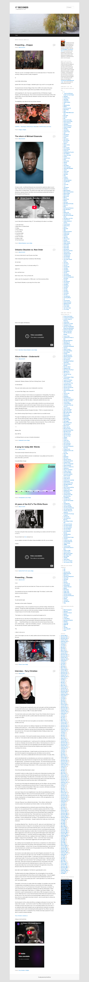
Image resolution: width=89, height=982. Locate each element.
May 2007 (63, 858)
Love (65, 183)
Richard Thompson (68, 231)
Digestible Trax (67, 342)
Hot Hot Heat (66, 161)
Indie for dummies (67, 386)
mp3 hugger (66, 421)
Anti (64, 570)
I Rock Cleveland (67, 381)
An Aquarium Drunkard (68, 317)
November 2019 (64, 638)
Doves (65, 137)
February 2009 (64, 827)
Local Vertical (66, 402)
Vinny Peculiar (67, 300)
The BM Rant (66, 497)
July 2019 (63, 644)
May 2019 (63, 647)
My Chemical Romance (68, 208)
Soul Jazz (66, 597)
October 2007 (64, 851)
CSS (64, 133)
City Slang (66, 579)
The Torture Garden (68, 527)
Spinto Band (66, 247)
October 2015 (64, 710)
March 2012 (63, 773)
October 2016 (64, 692)
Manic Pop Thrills (67, 411)
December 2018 (64, 654)
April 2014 (63, 736)
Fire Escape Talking (68, 350)
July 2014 (63, 732)
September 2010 (64, 800)
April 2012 (63, 772)
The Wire (65, 627)
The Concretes (67, 258)
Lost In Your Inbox (68, 409)
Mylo (65, 211)
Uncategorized (22, 497)
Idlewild (65, 162)
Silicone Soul (66, 239)
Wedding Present (67, 303)
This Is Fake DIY (67, 629)
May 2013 (63, 753)
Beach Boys (66, 109)
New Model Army (67, 214)
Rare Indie (66, 453)
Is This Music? (65, 49)
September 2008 (64, 835)
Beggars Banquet (67, 573)
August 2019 (63, 642)
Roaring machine (67, 459)
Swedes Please (67, 488)
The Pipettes (66, 283)
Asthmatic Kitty (67, 572)
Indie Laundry (67, 389)
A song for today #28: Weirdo (27, 446)
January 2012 (64, 776)
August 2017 (63, 678)
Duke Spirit (66, 139)
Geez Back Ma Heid (68, 355)
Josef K (65, 169)
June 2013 (63, 751)
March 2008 (63, 844)
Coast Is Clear (67, 336)
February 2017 (64, 687)
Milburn (65, 197)
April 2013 (63, 754)
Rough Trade (66, 591)
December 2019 (64, 637)
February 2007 (64, 863)
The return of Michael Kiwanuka (28, 136)
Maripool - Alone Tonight (66, 897)
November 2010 (64, 797)
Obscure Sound (67, 433)
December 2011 (64, 778)
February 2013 (64, 757)
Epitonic (65, 614)
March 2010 (63, 808)
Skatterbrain (66, 468)
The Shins (66, 287)
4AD (64, 569)
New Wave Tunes (67, 431)
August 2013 (63, 748)
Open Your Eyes (67, 436)
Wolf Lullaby (66, 556)
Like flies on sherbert (68, 400)
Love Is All (66, 184)
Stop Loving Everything (69, 487)
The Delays (66, 269)
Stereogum (66, 485)
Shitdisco (66, 236)
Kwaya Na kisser (67, 397)
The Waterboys (67, 296)
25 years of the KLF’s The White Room (31, 504)
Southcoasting (67, 481)
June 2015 (63, 716)
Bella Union (66, 575)
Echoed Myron (67, 343)
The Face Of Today (68, 506)
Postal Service (67, 219)
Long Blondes (67, 181)
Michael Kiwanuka (22, 243)
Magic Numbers (67, 190)
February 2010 (64, 810)
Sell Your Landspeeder (68, 463)
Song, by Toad (67, 477)
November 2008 (64, 832)
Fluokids (65, 353)
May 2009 (63, 823)
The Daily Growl (67, 499)
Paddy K (65, 438)
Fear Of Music (67, 153)
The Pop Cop (66, 516)
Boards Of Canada (67, 120)
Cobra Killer (66, 130)
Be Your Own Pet (67, 108)
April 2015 (63, 719)
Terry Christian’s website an (21, 915)
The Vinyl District (67, 528)
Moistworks (66, 416)
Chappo (20, 129)
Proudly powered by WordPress (44, 977)
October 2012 (64, 763)
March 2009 (63, 826)
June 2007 (63, 857)
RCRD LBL (66, 624)
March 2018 (63, 667)
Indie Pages (66, 615)
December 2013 (64, 742)
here (25, 537)
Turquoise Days (67, 546)
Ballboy (65, 106)
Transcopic (66, 600)
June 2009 (63, 822)
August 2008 (63, 836)
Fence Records (67, 583)
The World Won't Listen (69, 537)
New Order (21, 350)
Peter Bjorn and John (68, 218)
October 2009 (64, 816)
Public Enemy (67, 225)
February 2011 (64, 792)
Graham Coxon (67, 158)
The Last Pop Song (68, 509)
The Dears (66, 268)
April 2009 (63, 825)
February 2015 (64, 722)
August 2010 (63, 801)
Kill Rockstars (67, 585)
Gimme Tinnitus (67, 358)
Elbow (65, 146)
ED (65, 41)
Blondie (65, 117)
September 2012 (64, 764)
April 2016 (63, 701)
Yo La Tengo (66, 309)
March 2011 (63, 791)
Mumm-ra (66, 205)
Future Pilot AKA (67, 155)
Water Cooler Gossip (68, 553)
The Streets (66, 291)
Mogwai (65, 200)
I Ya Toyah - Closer (65, 901)
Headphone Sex (67, 368)
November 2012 (64, 761)
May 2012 (63, 770)
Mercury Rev (66, 196)
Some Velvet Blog (67, 472)
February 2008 (64, 845)
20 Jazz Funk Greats (68, 316)
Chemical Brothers (68, 125)
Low (64, 186)
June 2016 (63, 698)
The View (66, 294)
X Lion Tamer (66, 306)
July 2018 (63, 662)
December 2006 (64, 866)
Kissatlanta (66, 396)
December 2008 (64, 830)
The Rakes (66, 284)
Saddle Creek (66, 592)
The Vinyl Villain (67, 530)
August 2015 (63, 713)
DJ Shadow (66, 136)
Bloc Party (66, 115)
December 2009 (64, 813)
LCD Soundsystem (68, 180)
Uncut (65, 630)
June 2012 (63, 769)
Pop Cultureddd (67, 444)
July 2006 (63, 873)
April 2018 (63, 666)
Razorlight (66, 228)
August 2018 (63, 660)
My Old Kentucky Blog (68, 430)
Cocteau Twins (67, 131)
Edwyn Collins (67, 145)
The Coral (66, 262)
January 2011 (64, 794)
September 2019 (64, 641)
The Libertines (67, 281)
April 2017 (63, 684)
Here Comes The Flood (68, 369)
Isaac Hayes (66, 165)
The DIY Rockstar (67, 505)
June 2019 (63, 645)
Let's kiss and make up (68, 399)
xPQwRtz (65, 557)
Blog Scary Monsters (69, 328)
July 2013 (63, 750)
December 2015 (64, 707)
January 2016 (64, 706)
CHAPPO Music (42, 126)
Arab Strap (66, 99)
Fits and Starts (67, 352)
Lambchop (66, 178)
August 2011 (63, 783)
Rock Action (66, 589)
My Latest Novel (67, 209)
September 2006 (64, 870)
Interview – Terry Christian (26, 671)
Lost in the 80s (67, 408)
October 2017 (64, 675)
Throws (20, 664)
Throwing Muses (67, 297)
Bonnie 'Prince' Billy (68, 121)
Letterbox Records (67, 586)
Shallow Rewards (67, 465)
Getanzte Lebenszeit (68, 356)
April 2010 (63, 807)
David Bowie (66, 134)
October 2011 (64, 780)
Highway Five (66, 371)
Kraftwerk (66, 177)
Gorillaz (65, 156)
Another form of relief (68, 323)
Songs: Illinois (67, 478)
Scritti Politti (66, 234)
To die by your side (68, 540)
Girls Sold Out (67, 359)
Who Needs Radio (67, 554)
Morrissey (66, 202)
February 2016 (64, 704)
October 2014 (64, 728)
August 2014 (63, 731)
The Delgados (66, 271)
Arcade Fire (66, 100)
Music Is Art (66, 425)
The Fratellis (66, 274)
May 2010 (63, 805)
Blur (64, 118)
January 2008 (64, 847)
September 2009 (64, 817)
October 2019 (64, 640)
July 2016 (63, 697)
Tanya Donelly (67, 252)
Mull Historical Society (68, 203)
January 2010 (64, 811)
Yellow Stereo (66, 559)
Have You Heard (67, 366)
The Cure (65, 265)
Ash (64, 103)
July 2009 (63, 820)
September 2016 (64, 694)
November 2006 (64, 867)
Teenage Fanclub (67, 253)
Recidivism (66, 456)
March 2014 (63, 738)
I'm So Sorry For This (68, 383)
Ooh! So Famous (67, 434)
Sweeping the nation (68, 490)
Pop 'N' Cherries (67, 443)
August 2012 (63, 766)
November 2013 (64, 744)
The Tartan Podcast (68, 525)
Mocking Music (67, 415)
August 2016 (63, 695)
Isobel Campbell (67, 167)
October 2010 (64, 798)
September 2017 (64, 676)
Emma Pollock (67, 149)
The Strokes (66, 293)
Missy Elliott (66, 199)
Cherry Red (66, 578)
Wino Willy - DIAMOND (66, 893)
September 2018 (64, 659)
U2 (64, 299)
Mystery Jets (66, 212)
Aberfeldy (66, 96)
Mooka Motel (66, 418)
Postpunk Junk (67, 449)
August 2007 (63, 854)
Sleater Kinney (67, 241)
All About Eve (66, 98)
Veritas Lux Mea (67, 550)
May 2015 (63, 717)
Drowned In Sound (68, 612)
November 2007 (64, 850)
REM (65, 230)
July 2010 (63, 803)
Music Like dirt (67, 427)
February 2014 (64, 739)
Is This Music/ (67, 618)
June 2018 (63, 663)
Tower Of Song (67, 543)
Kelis (65, 175)
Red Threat (66, 458)
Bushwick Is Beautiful (68, 329)
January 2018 (64, 670)
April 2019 (63, 648)
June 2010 (63, 804)
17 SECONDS (21, 7)
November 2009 (64, 814)
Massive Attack (67, 193)
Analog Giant (66, 322)
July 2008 (63, 838)
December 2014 (64, 725)
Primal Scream (67, 224)
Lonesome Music (67, 403)
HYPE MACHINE (66, 880)
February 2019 (64, 651)
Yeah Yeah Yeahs (67, 308)
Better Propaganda (68, 609)
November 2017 (64, 673)
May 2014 (63, 735)
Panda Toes (66, 440)
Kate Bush (66, 174)
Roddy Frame (66, 233)
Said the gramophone (68, 460)
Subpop (65, 598)
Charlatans (66, 124)
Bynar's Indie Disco (68, 331)
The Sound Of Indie (68, 524)
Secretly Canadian (67, 594)
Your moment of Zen (68, 562)
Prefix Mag (66, 623)
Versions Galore (67, 552)
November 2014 (64, 726)
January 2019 (64, 653)
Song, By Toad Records (69, 595)
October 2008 (64, 833)
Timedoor (66, 538)
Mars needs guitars (68, 412)
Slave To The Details (68, 469)
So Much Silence (67, 471)
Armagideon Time (67, 325)
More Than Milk (67, 419)
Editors (65, 143)
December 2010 (64, 795)
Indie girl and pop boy (68, 387)
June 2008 (63, 839)
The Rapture (66, 286)
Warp (65, 603)
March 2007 (63, 861)
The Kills (65, 280)
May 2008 (63, 841)
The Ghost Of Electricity (69, 507)
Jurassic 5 (66, 172)
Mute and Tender (67, 428)
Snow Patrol (66, 244)
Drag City (66, 582)
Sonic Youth (66, 246)
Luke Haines (66, 187)
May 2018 (63, 664)
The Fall (65, 272)
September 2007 (64, 852)
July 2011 (63, 785)
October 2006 (64, 869)
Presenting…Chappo (24, 45)
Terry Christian (22, 970)
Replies (24, 129)
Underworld (21, 440)
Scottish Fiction (67, 462)
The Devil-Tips (67, 503)
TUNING (65, 544)
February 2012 (64, 775)
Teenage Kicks (67, 491)
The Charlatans (67, 256)
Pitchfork (65, 621)
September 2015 (64, 711)
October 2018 (64, 657)
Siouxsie (65, 240)
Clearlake (66, 128)
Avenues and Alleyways (69, 326)
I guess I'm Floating (68, 380)
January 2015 (64, 723)
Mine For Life (66, 413)
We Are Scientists (67, 302)
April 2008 (63, 842)
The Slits (65, 288)
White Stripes (66, 305)
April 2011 (63, 789)
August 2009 (63, 819)
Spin (65, 626)
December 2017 (64, 672)
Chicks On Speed (67, 127)
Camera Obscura (67, 122)
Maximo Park (66, 194)
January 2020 (64, 635)
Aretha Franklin (67, 102)
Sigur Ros (66, 237)
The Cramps (66, 263)
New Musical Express (68, 620)
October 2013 (64, 745)
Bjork (65, 111)
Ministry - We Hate (65, 892)
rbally (65, 455)
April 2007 (63, 860)
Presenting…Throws (23, 577)
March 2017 (63, 685)
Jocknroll (66, 394)
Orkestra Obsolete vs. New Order (29, 249)
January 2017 (64, 688)
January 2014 (64, 741)
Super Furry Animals (68, 250)
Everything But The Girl (69, 152)
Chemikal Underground (69, 576)
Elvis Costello (67, 147)
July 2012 (63, 767)
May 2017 (63, 682)
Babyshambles (67, 105)
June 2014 (63, 734)
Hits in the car (67, 372)
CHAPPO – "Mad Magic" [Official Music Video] (25, 126)
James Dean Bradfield (68, 168)
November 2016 (64, 691)
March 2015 (63, 720)
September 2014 (64, 729)
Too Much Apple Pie (68, 541)
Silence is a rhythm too (69, 466)
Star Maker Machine (68, 484)
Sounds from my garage (69, 480)
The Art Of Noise (67, 493)
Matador (65, 588)
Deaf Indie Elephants (68, 340)
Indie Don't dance (67, 384)
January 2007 (64, 864)
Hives (65, 159)
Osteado (65, 437)
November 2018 (64, 656)
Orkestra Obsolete (27, 350)
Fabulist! (65, 347)
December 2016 (64, 689)
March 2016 (63, 703)
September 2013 (64, 747)
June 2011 (63, 786)
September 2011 (64, 782)
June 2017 (63, 681)
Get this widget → (64, 903)
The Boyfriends (67, 255)
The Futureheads (67, 275)
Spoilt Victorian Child (68, 483)
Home (16, 35)
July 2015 (63, 714)
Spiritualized (66, 249)
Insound (65, 617)
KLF (26, 570)
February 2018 (64, 669)
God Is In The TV (22, 570)
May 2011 (63, 788)
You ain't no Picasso (68, 560)
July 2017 (63, 679)
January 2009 (64, 829)
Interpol (65, 164)
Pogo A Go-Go (67, 441)
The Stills (66, 290)
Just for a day (66, 393)
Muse (65, 206)
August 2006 (63, 872)
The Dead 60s (66, 266)
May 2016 (63, 700)
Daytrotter (66, 611)
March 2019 (63, 650)
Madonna (66, 189)
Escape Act (66, 150)
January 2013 (64, 758)
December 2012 (64, 760)
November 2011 (64, 779)
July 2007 (63, 855)
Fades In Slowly (67, 349)
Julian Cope (66, 171)
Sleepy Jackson (67, 243)
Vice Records (66, 601)
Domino (65, 580)
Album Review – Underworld (27, 356)
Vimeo (49, 126)
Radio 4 (65, 227)
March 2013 (63, 756)
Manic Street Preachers (68, 192)
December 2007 (64, 848)
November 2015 (64, 709)
